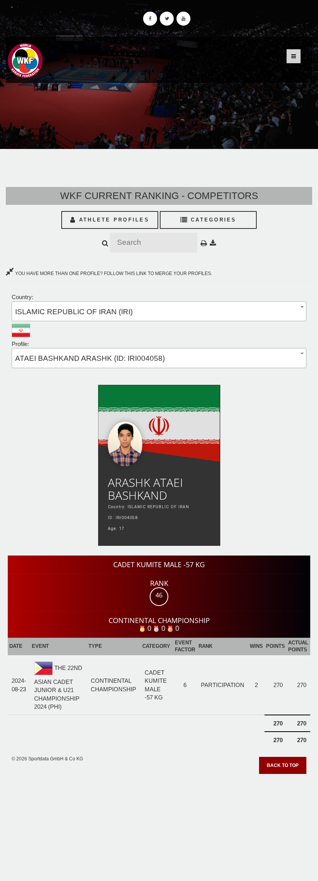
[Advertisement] (159, 824)
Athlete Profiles (112, 220)
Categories (212, 220)
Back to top (283, 765)
